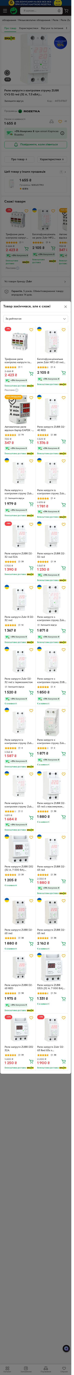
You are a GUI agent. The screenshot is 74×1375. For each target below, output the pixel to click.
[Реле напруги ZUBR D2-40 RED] (52, 409)
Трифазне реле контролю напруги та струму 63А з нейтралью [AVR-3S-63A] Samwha (19, 361)
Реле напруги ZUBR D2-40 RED (51, 429)
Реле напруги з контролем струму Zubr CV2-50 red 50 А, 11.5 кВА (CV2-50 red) (51, 619)
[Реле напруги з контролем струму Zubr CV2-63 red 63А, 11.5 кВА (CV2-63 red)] (19, 472)
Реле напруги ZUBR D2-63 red (51, 868)
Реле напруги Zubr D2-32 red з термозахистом (19, 681)
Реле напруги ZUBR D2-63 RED (19, 987)
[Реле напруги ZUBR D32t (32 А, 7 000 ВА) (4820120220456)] (52, 967)
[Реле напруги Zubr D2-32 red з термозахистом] (19, 661)
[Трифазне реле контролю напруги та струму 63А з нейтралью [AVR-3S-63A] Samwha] (19, 341)
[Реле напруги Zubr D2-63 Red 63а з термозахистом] (52, 1029)
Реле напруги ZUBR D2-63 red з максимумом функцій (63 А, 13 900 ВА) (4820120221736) (51, 805)
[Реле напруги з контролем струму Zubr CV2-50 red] (52, 722)
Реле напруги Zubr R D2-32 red (19, 619)
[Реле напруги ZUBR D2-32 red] (52, 536)
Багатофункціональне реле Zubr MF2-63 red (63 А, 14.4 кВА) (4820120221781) (50, 361)
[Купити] (31, 373)
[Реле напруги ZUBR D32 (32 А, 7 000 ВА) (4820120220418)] (19, 849)
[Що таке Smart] (30, 385)
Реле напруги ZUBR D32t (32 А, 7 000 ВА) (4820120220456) (50, 987)
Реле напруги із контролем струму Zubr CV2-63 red (51, 492)
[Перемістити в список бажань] (31, 330)
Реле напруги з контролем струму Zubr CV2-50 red (51, 742)
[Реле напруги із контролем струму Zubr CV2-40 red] (19, 722)
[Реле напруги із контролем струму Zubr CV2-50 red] (19, 786)
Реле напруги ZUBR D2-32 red (51, 555)
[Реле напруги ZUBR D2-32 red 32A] (19, 536)
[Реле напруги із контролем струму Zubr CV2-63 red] (52, 472)
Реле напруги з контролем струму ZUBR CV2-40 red (51, 681)
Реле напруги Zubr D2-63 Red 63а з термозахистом (50, 1049)
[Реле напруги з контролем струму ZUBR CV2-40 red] (52, 661)
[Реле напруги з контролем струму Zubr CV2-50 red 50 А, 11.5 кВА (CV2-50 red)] (52, 599)
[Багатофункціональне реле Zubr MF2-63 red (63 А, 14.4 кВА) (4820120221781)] (52, 341)
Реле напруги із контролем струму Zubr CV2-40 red (19, 742)
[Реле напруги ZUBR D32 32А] (19, 1029)
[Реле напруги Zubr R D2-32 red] (19, 599)
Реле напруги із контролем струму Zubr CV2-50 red (19, 805)
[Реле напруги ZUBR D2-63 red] (52, 849)
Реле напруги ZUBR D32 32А (19, 1049)
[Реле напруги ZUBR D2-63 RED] (19, 967)
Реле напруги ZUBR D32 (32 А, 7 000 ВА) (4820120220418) (19, 869)
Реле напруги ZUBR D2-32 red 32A (19, 555)
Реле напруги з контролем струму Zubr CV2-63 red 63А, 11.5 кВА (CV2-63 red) (19, 492)
